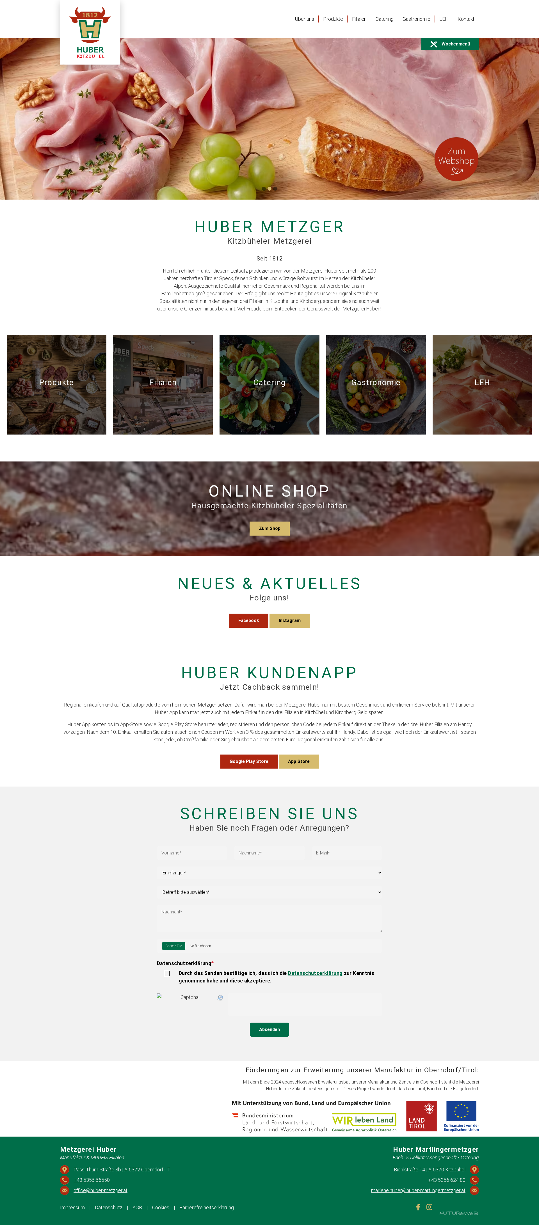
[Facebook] (418, 1207)
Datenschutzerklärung (185, 963)
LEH (444, 19)
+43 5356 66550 (92, 1180)
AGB (137, 1207)
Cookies (160, 1207)
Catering (385, 19)
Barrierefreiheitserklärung (206, 1207)
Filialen (359, 19)
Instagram (290, 620)
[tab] (264, 189)
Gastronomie (416, 19)
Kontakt (466, 19)
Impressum (72, 1207)
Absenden (269, 1029)
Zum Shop (269, 528)
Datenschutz (108, 1207)
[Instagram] (429, 1207)
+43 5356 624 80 (446, 1180)
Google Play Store (249, 761)
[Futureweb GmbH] (458, 1213)
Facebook (248, 620)
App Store (299, 761)
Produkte (333, 19)
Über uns (304, 19)
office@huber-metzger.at (100, 1190)
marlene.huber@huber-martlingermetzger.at (418, 1190)
